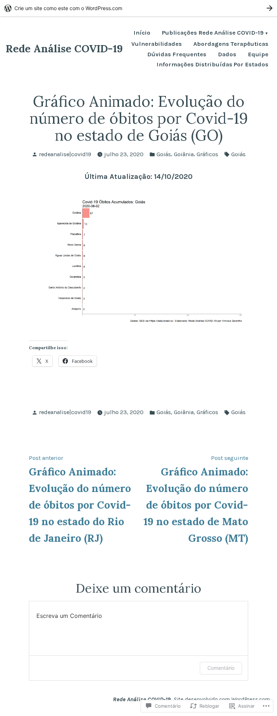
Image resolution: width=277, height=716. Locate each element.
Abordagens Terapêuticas (230, 44)
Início (141, 33)
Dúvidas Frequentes (176, 54)
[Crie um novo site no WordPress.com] (138, 8)
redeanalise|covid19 (65, 154)
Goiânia (184, 154)
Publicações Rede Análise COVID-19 (213, 33)
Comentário (220, 668)
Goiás (164, 154)
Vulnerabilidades (156, 44)
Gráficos (207, 154)
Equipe (258, 54)
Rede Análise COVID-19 (64, 48)
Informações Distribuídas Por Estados (212, 64)
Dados (227, 54)
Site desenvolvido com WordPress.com (221, 699)
